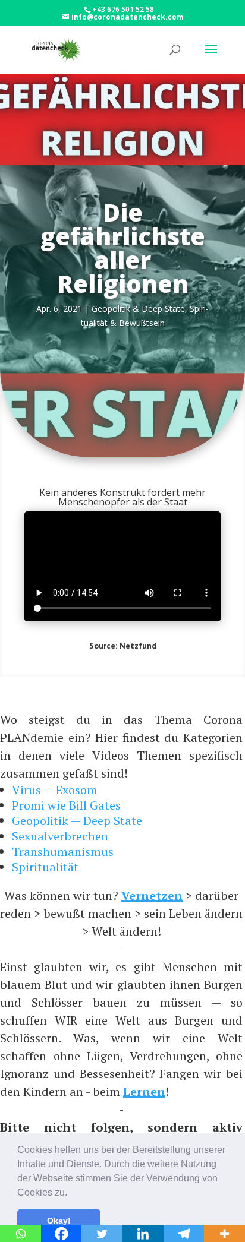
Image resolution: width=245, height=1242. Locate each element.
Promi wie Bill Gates (66, 805)
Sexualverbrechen (60, 836)
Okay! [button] (59, 1220)
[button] (71, 1193)
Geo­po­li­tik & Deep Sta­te (138, 308)
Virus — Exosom (55, 790)
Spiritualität (45, 867)
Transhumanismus (63, 851)
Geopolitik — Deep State (77, 821)
